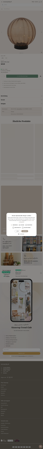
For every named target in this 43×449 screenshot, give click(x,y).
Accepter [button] (25, 231)
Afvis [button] (18, 231)
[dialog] (21, 224)
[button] (21, 234)
